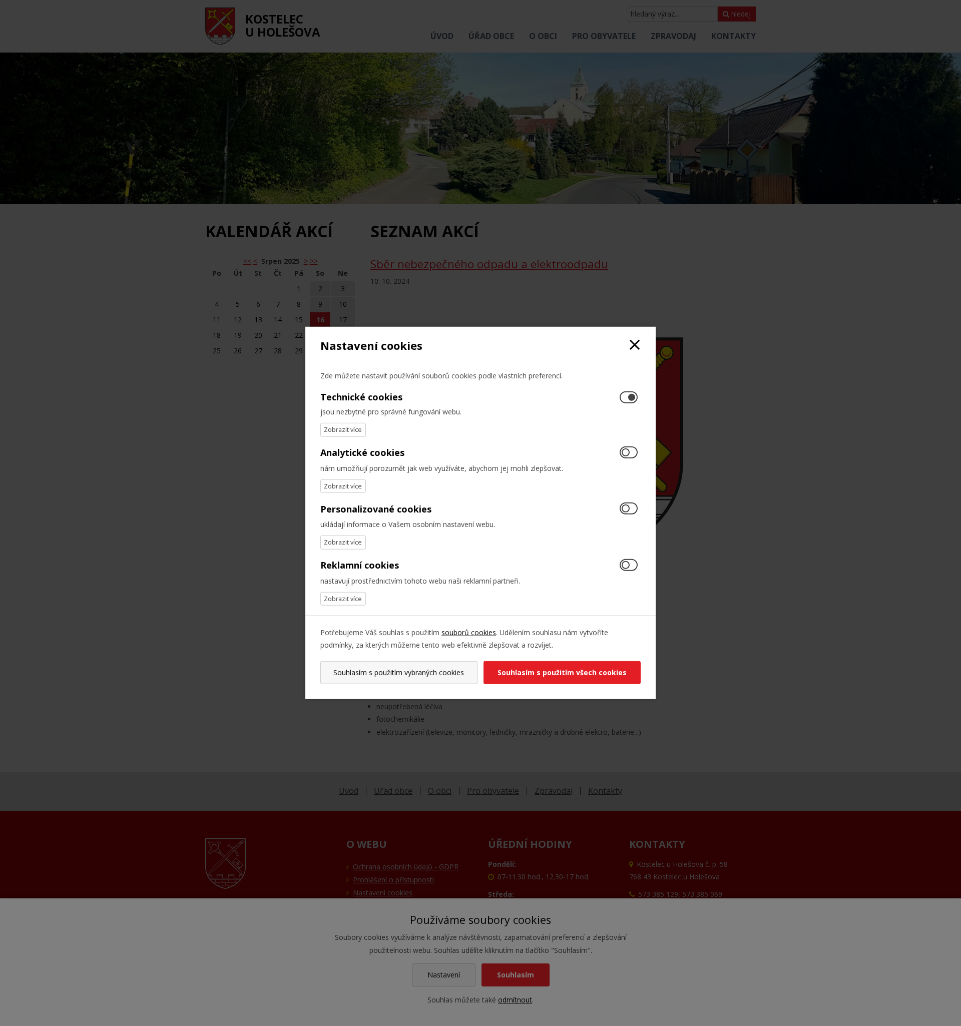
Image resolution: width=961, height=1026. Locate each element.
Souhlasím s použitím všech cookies (562, 672)
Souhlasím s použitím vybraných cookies (398, 672)
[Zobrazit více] (343, 429)
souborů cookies (468, 632)
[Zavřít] (635, 345)
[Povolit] (629, 452)
